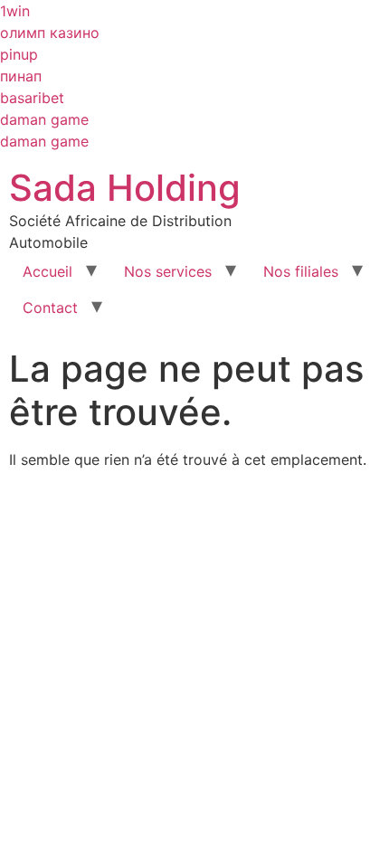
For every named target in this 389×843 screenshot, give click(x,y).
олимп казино (50, 33)
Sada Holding (125, 188)
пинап (21, 76)
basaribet (32, 98)
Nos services (168, 271)
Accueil (47, 271)
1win (15, 11)
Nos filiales (300, 271)
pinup (19, 54)
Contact (50, 307)
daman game (44, 119)
